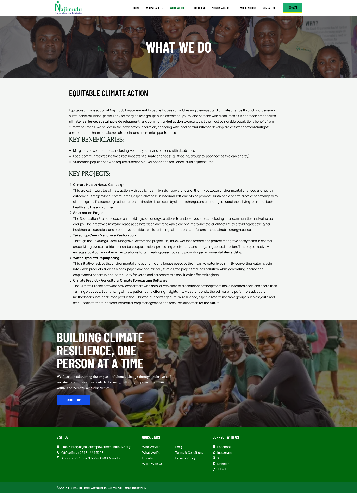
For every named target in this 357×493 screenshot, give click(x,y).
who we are (153, 8)
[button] (162, 8)
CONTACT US (269, 8)
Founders (200, 8)
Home (136, 8)
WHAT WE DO (177, 8)
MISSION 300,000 (221, 8)
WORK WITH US (248, 8)
